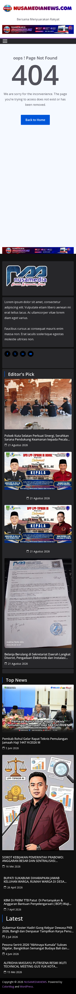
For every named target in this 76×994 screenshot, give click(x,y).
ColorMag (8, 986)
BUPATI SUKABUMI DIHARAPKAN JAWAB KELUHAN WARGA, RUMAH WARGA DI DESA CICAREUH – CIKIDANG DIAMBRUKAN (34, 879)
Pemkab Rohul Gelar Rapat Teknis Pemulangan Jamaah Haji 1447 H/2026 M (35, 740)
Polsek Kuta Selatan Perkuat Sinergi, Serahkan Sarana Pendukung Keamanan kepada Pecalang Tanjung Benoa (37, 437)
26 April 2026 (15, 887)
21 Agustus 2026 (18, 445)
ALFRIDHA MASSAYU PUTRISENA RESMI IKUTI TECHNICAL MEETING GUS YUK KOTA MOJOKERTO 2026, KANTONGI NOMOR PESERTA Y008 (37, 964)
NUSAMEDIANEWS (35, 982)
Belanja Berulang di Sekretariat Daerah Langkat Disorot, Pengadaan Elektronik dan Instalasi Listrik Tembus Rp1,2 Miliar (37, 656)
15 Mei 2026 (14, 972)
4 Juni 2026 (12, 954)
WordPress (26, 986)
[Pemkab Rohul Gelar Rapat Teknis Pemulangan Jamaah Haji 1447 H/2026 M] (38, 709)
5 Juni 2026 (12, 748)
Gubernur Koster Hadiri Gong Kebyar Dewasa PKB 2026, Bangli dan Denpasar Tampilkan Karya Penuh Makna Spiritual (37, 929)
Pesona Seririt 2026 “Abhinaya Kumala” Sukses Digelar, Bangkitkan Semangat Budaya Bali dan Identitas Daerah (34, 946)
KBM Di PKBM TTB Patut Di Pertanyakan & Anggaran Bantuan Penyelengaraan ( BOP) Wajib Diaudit (37, 902)
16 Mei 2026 (13, 866)
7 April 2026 (14, 909)
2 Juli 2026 (12, 937)
